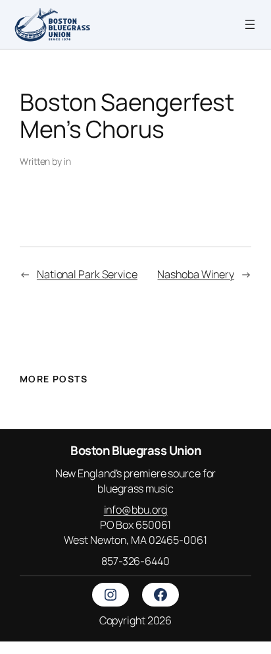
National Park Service (87, 274)
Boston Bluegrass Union (135, 450)
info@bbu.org (136, 509)
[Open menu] (250, 24)
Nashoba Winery (195, 274)
